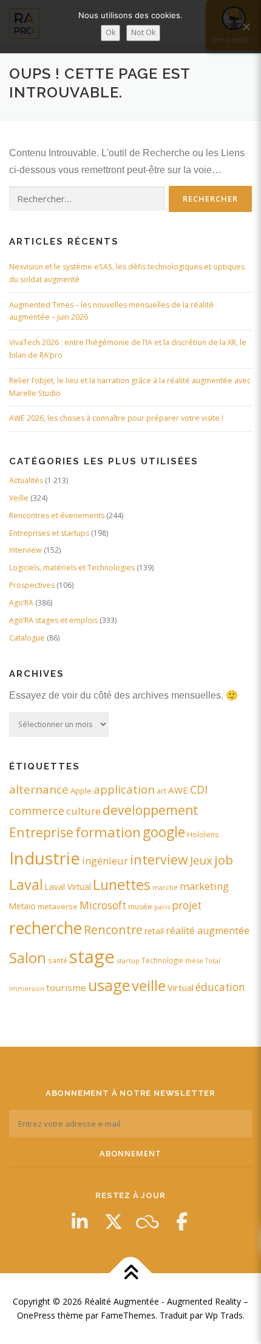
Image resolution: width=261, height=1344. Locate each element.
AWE (178, 790)
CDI (199, 789)
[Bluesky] (147, 1222)
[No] (246, 27)
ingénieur (105, 861)
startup (128, 960)
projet (187, 905)
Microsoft (103, 905)
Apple (81, 790)
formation (108, 832)
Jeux (201, 860)
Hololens (203, 834)
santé (57, 960)
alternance (39, 789)
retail (154, 931)
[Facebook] (181, 1222)
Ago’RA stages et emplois (53, 620)
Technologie (162, 960)
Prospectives (32, 585)
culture (83, 811)
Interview (25, 550)
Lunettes (122, 884)
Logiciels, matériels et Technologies (72, 567)
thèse (194, 960)
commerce (36, 810)
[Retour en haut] (130, 1272)
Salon (27, 957)
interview (159, 859)
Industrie (44, 857)
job (223, 859)
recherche (45, 928)
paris (162, 906)
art (161, 791)
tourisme (66, 987)
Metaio (22, 906)
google (164, 832)
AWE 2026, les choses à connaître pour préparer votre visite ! (116, 418)
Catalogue (27, 638)
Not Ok (143, 32)
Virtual (181, 987)
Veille (19, 498)
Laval (26, 884)
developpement (150, 810)
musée (140, 906)
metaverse (58, 906)
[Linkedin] (79, 1222)
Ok (110, 32)
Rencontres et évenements (56, 515)
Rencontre (113, 929)
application (124, 789)
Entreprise (41, 832)
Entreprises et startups (49, 533)
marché (165, 887)
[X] (113, 1222)
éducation (220, 987)
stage (92, 956)
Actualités (26, 480)
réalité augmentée (207, 930)
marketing (204, 886)
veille (149, 985)
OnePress (36, 1315)
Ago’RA (21, 603)
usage (109, 985)
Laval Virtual (68, 886)
